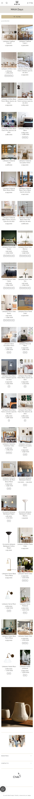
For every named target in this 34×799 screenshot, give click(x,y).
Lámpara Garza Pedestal (25, 605)
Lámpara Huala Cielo (25, 636)
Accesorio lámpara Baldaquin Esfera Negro (9, 546)
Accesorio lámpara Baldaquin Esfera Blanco (25, 514)
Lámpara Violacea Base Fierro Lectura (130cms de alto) (8, 219)
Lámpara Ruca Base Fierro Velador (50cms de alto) (9, 377)
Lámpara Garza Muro (9, 604)
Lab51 (29, 795)
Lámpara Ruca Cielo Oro (25, 280)
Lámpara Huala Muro (9, 666)
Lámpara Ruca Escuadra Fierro (9, 344)
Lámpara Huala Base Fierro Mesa (9, 637)
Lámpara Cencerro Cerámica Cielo (9, 445)
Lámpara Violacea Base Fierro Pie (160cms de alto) (25, 219)
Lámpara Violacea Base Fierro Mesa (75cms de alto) (25, 190)
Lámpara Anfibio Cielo (9, 69)
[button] (6, 3)
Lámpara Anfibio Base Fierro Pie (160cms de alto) (9, 130)
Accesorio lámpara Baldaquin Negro (9, 513)
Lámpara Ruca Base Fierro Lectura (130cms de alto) (9, 411)
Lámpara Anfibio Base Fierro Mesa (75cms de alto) (8, 101)
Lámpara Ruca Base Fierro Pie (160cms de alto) (25, 411)
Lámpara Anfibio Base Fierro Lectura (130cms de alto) (25, 101)
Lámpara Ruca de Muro (25, 344)
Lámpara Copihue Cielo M (9, 42)
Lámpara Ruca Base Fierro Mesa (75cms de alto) (25, 377)
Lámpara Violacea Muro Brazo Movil (9, 189)
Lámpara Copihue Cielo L (25, 42)
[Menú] (2, 3)
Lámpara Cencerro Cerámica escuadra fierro (25, 445)
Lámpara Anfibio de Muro (25, 129)
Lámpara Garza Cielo (25, 573)
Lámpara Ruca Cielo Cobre (9, 280)
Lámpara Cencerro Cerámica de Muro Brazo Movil (9, 479)
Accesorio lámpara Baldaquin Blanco (25, 479)
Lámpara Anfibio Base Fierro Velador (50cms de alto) (25, 70)
